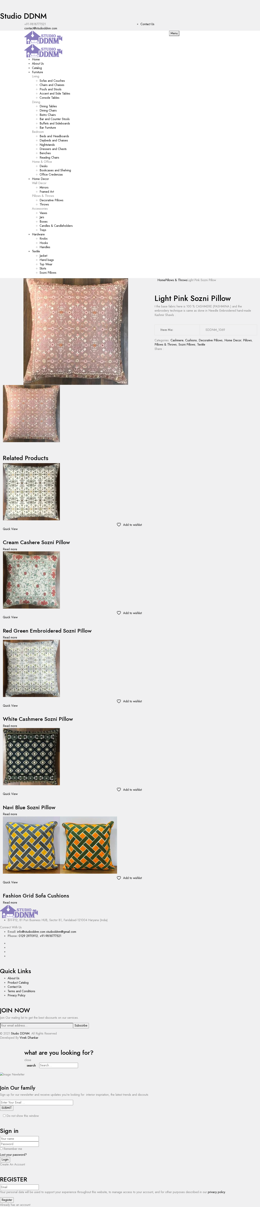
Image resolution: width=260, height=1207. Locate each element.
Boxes (44, 221)
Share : (159, 349)
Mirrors (44, 187)
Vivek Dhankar (29, 1037)
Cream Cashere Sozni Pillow (36, 542)
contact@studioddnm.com (40, 28)
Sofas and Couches (52, 81)
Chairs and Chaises (52, 85)
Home (161, 280)
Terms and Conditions (21, 991)
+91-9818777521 (50, 936)
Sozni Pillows (48, 272)
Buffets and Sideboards (55, 123)
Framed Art (47, 191)
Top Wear (46, 264)
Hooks (44, 243)
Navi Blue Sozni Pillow (29, 807)
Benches (45, 153)
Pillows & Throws (176, 280)
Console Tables (49, 97)
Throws (44, 204)
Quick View (10, 529)
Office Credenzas (51, 174)
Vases (43, 213)
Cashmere (177, 340)
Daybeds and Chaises (54, 140)
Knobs (44, 238)
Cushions (191, 340)
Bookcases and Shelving (55, 170)
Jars (42, 217)
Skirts (43, 268)
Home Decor (232, 340)
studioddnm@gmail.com (61, 932)
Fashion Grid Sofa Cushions (36, 896)
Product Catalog (18, 982)
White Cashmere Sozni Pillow (38, 719)
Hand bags (47, 260)
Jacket (43, 255)
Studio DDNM (23, 16)
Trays (43, 230)
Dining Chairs (48, 110)
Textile (201, 344)
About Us (13, 978)
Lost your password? (13, 1154)
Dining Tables (48, 106)
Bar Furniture (48, 127)
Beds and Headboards (54, 136)
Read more (10, 549)
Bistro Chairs (48, 115)
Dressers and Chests (53, 149)
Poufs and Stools (50, 89)
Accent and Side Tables (55, 93)
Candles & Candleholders (56, 226)
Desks (44, 166)
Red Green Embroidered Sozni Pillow (47, 631)
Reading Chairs (49, 157)
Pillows (247, 340)
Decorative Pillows (51, 200)
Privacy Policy (16, 995)
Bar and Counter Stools (55, 119)
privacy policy (216, 1192)
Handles (45, 247)
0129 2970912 (28, 936)
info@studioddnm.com (31, 932)
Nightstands (47, 145)
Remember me (12, 1149)
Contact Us (147, 24)
